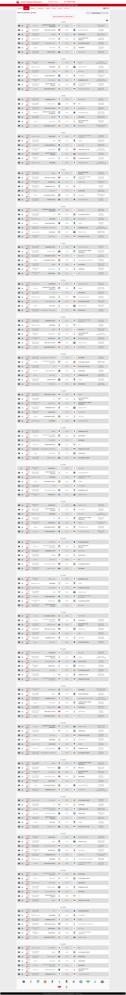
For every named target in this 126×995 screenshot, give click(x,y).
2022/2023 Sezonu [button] (53, 2)
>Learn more (78, 993)
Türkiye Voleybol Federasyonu (31, 2)
